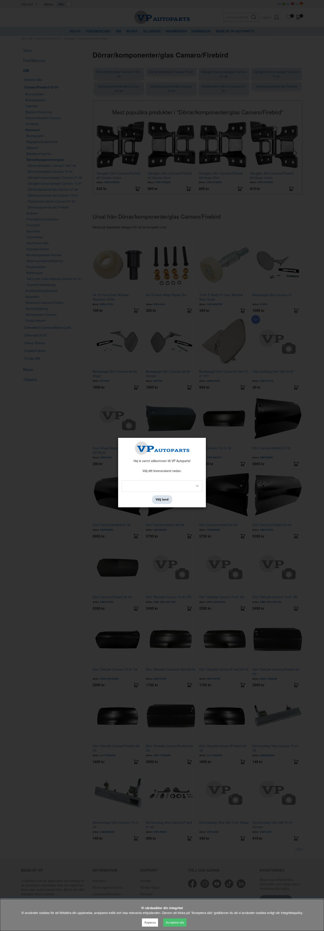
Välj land (162, 499)
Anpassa (150, 922)
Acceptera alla (175, 922)
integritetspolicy (291, 912)
